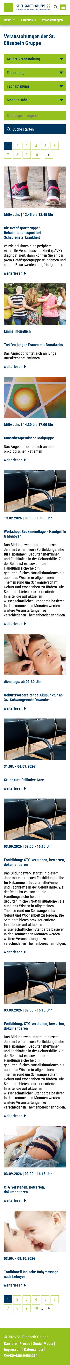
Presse (24, 1343)
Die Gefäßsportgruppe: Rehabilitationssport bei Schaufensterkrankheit (22, 233)
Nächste (49, 155)
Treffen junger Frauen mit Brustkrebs (33, 344)
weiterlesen (13, 273)
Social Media (43, 1343)
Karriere (10, 1343)
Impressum (12, 1349)
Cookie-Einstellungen (21, 1355)
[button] (56, 7)
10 (36, 154)
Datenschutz (33, 1349)
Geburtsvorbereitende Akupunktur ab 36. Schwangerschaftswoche (33, 697)
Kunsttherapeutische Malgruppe (29, 438)
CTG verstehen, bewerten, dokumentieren (24, 1189)
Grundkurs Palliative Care (24, 779)
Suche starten (23, 129)
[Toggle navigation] (63, 7)
